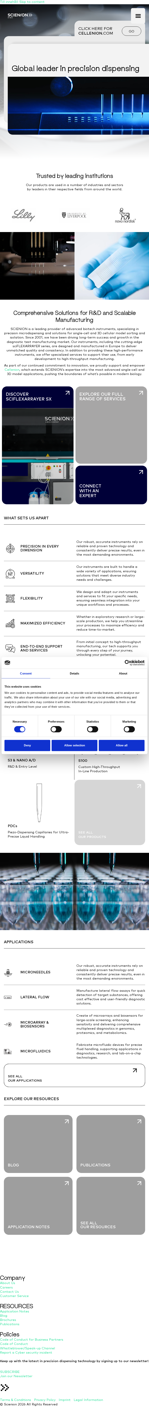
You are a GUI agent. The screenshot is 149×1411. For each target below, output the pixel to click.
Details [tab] (74, 673)
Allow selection (74, 745)
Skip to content (32, 2)
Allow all (121, 745)
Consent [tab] (26, 673)
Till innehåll (9, 2)
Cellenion (12, 370)
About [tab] (123, 673)
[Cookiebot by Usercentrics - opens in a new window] (128, 663)
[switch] (56, 729)
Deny (27, 745)
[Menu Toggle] (138, 16)
